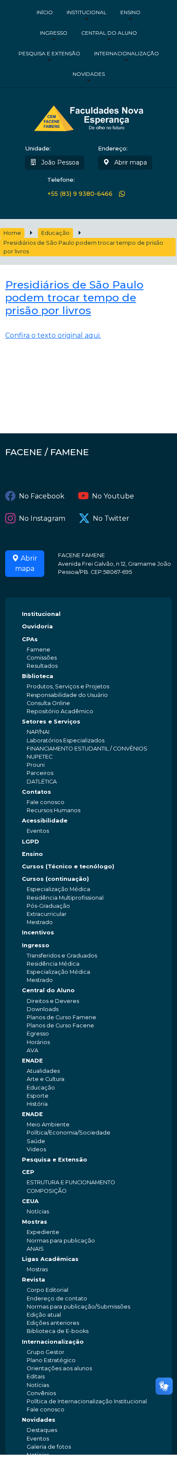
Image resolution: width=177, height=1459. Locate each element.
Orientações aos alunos (59, 1368)
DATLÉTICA (42, 781)
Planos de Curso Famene (61, 1017)
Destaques (42, 1430)
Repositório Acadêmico (60, 711)
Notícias (38, 1211)
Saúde (36, 1141)
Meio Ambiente (48, 1124)
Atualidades (43, 1071)
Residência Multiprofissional (65, 898)
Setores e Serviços (51, 721)
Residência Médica (53, 964)
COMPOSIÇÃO (47, 1191)
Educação (55, 233)
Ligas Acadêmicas (50, 1259)
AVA (32, 1050)
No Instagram (42, 518)
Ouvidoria (37, 626)
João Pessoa (59, 162)
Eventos (38, 831)
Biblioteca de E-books (57, 1331)
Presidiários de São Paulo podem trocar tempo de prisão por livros (83, 247)
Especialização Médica (58, 889)
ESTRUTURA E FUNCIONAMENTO (71, 1182)
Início (45, 12)
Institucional (87, 12)
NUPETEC (39, 757)
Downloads (42, 1009)
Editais (36, 1376)
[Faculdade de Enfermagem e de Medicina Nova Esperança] (88, 117)
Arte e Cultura (45, 1079)
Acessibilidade (44, 820)
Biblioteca (37, 676)
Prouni (36, 765)
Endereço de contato (57, 1298)
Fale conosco (45, 802)
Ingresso (53, 33)
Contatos (36, 792)
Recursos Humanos (53, 810)
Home (12, 233)
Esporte (38, 1096)
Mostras (34, 1222)
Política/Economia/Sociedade (68, 1132)
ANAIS (35, 1249)
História (37, 1104)
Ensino (130, 12)
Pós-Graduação (48, 906)
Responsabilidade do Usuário (67, 695)
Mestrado (40, 922)
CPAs (30, 639)
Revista (33, 1279)
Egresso (38, 1033)
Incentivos (38, 932)
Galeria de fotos (49, 1447)
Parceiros (40, 773)
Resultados (42, 666)
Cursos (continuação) (55, 879)
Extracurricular (47, 914)
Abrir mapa (130, 162)
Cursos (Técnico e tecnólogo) (68, 866)
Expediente (43, 1232)
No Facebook (41, 496)
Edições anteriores (53, 1323)
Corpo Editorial (47, 1290)
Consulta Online (48, 703)
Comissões (42, 657)
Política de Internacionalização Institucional (87, 1401)
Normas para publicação (61, 1240)
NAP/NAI (38, 732)
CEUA (30, 1201)
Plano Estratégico (51, 1360)
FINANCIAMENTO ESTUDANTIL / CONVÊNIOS (87, 748)
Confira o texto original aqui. (53, 335)
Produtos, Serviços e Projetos (68, 686)
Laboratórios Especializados (65, 740)
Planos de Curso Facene (60, 1025)
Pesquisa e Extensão (49, 53)
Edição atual (44, 1315)
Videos (36, 1149)
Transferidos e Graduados (62, 955)
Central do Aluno (109, 33)
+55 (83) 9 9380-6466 (80, 194)
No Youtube (113, 496)
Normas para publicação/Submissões (78, 1306)
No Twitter (111, 518)
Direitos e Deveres (53, 1001)
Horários (38, 1042)
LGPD (30, 841)
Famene (38, 649)
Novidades (89, 74)
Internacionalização (126, 53)
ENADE (32, 1060)
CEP (28, 1172)
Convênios (41, 1393)
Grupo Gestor (45, 1352)
